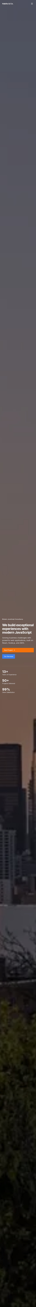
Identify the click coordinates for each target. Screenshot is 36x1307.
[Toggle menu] (32, 4)
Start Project (8, 650)
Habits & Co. (7, 4)
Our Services (8, 656)
